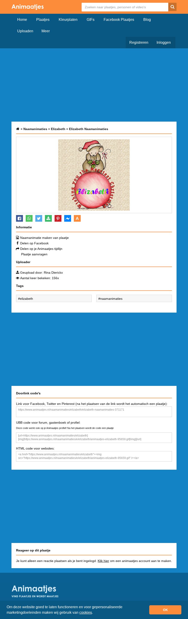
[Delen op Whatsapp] (29, 218)
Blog (147, 20)
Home (22, 20)
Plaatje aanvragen (34, 254)
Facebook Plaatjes (119, 20)
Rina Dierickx (53, 272)
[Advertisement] (94, 85)
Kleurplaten (68, 20)
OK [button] (165, 610)
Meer (45, 31)
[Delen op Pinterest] (58, 218)
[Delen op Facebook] (19, 218)
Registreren (138, 42)
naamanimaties (111, 298)
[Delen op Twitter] (38, 218)
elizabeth (26, 298)
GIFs (90, 20)
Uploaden (25, 31)
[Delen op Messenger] (67, 218)
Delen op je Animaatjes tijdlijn (41, 249)
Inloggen (164, 42)
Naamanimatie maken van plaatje (44, 238)
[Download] (48, 218)
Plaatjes (43, 20)
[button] (94, 613)
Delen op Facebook (34, 243)
